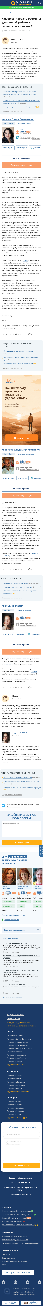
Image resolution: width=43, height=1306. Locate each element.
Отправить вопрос (21, 1165)
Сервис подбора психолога (20, 1178)
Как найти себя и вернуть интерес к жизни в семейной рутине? (20, 971)
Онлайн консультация (20, 1183)
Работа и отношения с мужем (15, 943)
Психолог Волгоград (26, 454)
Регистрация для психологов (18, 1272)
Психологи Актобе (14, 1088)
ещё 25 (19, 910)
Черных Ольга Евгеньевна (18, 119)
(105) (8, 634)
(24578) (8, 478)
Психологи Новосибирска (17, 1042)
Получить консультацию (21, 165)
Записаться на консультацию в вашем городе (20, 1188)
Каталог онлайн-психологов (13, 915)
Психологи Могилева (15, 1111)
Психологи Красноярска (16, 1055)
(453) (22, 478)
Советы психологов (17, 13)
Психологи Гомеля (14, 1104)
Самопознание (24, 31)
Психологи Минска (14, 1101)
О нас (4, 1265)
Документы (7, 1232)
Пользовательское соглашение (14, 1236)
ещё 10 (4, 910)
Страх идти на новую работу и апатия (17, 587)
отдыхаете (8, 664)
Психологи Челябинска (16, 1058)
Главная (4, 13)
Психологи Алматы (14, 1075)
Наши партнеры (8, 1258)
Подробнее (36, 139)
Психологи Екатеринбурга (17, 1045)
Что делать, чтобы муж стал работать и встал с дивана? (21, 957)
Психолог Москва (25, 124)
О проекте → (21, 438)
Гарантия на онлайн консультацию (16, 1211)
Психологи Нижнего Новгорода (20, 1048)
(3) (20, 634)
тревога (34, 671)
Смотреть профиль (21, 158)
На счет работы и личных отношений (17, 777)
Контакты (6, 1254)
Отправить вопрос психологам (14, 1261)
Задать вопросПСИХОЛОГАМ (41, 851)
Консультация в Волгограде (29, 469)
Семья (21, 906)
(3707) (8, 148)
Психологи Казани (14, 1052)
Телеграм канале (13, 807)
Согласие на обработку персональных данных (20, 1243)
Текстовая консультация (20, 1194)
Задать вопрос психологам (12, 111)
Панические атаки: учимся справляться (18, 364)
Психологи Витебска (15, 1108)
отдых (25, 260)
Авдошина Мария (12, 605)
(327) (22, 148)
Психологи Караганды (16, 1085)
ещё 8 (35, 910)
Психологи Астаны (14, 1079)
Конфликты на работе (7, 906)
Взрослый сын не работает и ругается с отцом (21, 781)
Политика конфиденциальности (15, 1240)
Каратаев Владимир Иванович (21, 449)
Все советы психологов (12, 998)
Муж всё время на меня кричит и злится (18, 351)
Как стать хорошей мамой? (14, 984)
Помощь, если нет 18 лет (12, 1221)
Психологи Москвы (15, 1036)
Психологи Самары (14, 1061)
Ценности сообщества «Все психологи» (18, 1225)
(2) (35, 634)
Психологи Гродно (14, 1114)
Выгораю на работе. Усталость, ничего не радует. (22, 788)
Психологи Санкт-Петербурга (19, 1039)
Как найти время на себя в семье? (16, 583)
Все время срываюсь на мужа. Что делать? (19, 107)
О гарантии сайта (11, 920)
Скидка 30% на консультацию (14, 1218)
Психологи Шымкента (16, 1082)
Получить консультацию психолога (21, 7)
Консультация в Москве (28, 626)
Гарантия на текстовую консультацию (18, 1214)
